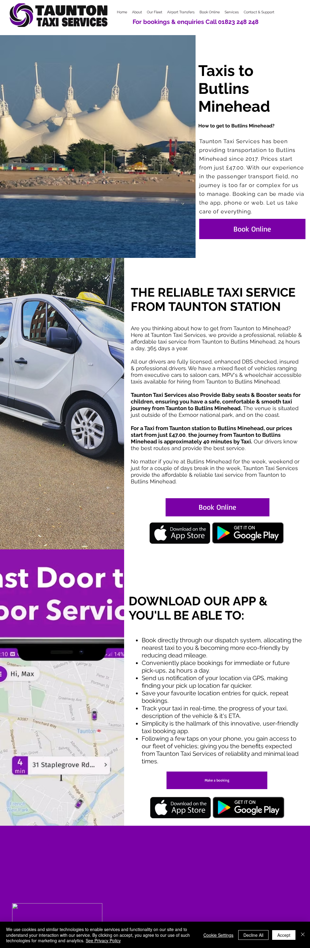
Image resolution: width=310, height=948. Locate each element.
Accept (283, 935)
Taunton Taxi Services (270, 468)
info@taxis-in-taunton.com (46, 849)
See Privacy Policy (103, 940)
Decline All (253, 935)
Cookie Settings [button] (218, 935)
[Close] (302, 935)
